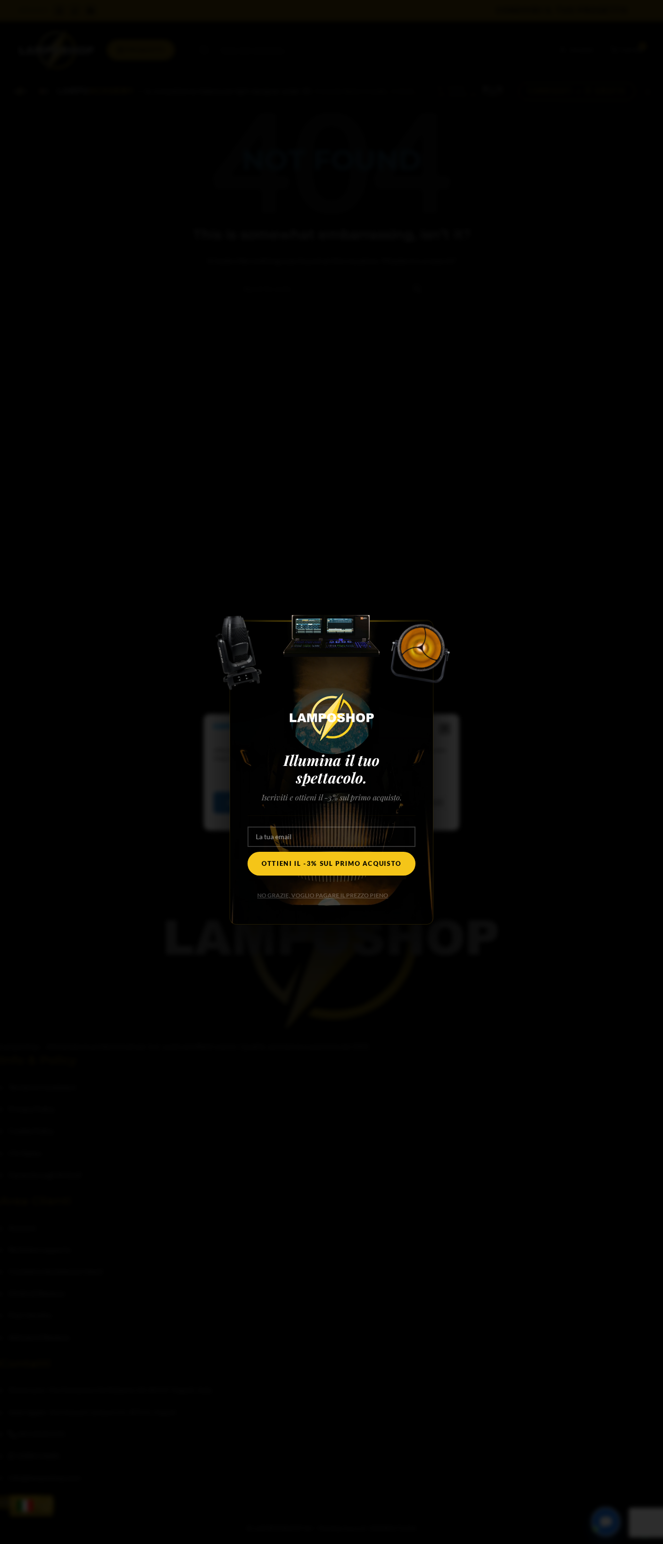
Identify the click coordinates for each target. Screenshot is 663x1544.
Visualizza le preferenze (395, 802)
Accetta (243, 802)
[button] (444, 729)
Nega (307, 802)
